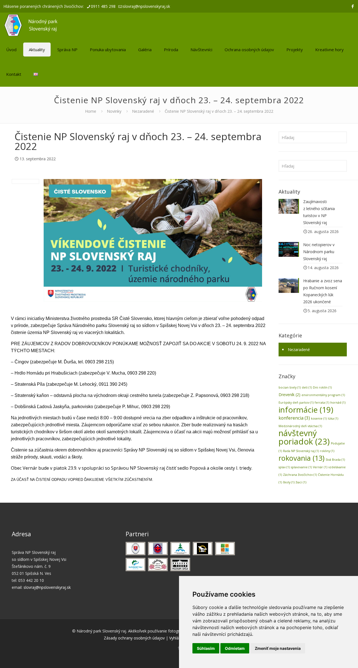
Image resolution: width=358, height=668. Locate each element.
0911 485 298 (103, 6)
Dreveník (289, 394)
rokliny (327, 451)
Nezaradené (143, 111)
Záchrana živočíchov (300, 475)
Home (90, 111)
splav (284, 467)
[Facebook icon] (352, 6)
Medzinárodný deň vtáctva (300, 426)
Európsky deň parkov (296, 402)
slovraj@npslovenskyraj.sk (146, 6)
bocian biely (290, 387)
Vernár (320, 467)
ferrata (322, 402)
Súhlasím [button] (206, 648)
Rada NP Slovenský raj (301, 451)
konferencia (294, 418)
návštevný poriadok (304, 437)
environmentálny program (323, 395)
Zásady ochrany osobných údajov (134, 638)
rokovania (301, 458)
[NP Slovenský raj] (31, 25)
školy (289, 482)
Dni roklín (322, 387)
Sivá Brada (335, 460)
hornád (337, 402)
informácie (306, 409)
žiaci (301, 482)
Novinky (114, 111)
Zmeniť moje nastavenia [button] (278, 648)
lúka (333, 418)
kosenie (319, 418)
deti (307, 387)
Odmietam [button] (235, 648)
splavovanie (301, 467)
